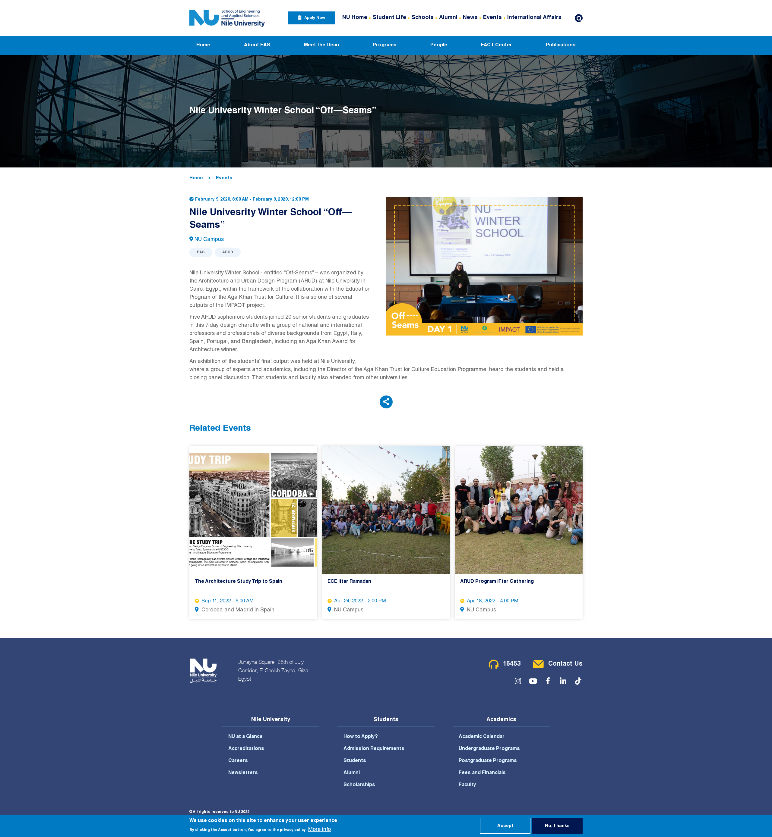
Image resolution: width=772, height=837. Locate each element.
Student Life (389, 17)
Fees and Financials (482, 773)
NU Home (354, 17)
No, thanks (557, 826)
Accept (505, 826)
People (438, 45)
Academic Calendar (482, 737)
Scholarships (359, 785)
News (470, 17)
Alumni (448, 17)
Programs (385, 45)
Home (203, 45)
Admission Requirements (373, 749)
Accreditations (246, 749)
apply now (314, 18)
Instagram (517, 681)
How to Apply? (360, 737)
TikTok (578, 681)
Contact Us (565, 664)
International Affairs (534, 17)
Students (354, 761)
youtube (532, 681)
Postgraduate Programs (488, 761)
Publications (561, 45)
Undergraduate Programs (489, 749)
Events (492, 17)
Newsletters (243, 773)
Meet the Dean (321, 45)
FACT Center (496, 45)
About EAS (257, 45)
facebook (547, 681)
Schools (423, 17)
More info (319, 829)
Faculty (467, 785)
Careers (238, 761)
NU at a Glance (245, 737)
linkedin (563, 681)
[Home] (227, 18)
